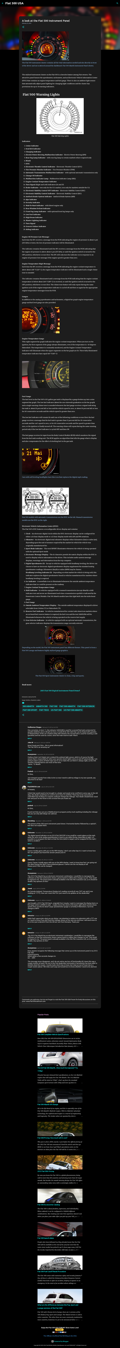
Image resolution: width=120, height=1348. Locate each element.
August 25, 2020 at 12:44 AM (43, 900)
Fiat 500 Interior (85, 706)
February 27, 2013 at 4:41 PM (50, 727)
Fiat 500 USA (14, 3)
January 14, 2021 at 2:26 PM (42, 932)
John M (30, 742)
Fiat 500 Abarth (67, 706)
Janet (30, 888)
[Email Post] (23, 703)
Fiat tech (44, 710)
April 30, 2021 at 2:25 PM (44, 948)
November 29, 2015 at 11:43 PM (44, 859)
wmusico (31, 915)
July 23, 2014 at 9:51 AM (47, 786)
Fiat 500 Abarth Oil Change (48, 1104)
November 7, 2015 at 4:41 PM (43, 821)
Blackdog (31, 821)
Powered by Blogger (61, 1341)
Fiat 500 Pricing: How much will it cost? (52, 1138)
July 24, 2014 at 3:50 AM (40, 805)
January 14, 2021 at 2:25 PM (42, 915)
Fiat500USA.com (34, 786)
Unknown (31, 832)
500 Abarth (28, 706)
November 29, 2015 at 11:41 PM (44, 848)
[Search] (26, 3)
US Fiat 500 (56, 710)
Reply (30, 738)
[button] (23, 27)
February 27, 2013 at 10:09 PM (42, 742)
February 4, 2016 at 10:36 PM (45, 873)
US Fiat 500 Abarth (73, 710)
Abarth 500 (41, 706)
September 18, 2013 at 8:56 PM (45, 754)
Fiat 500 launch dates (46, 1238)
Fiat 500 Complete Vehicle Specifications (53, 1034)
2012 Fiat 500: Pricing (46, 1171)
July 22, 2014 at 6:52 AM (40, 771)
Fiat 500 (53, 706)
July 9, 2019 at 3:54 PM (39, 888)
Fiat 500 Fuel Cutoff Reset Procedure (52, 1271)
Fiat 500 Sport (30, 710)
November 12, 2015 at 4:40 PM (43, 832)
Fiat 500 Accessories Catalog (49, 1205)
